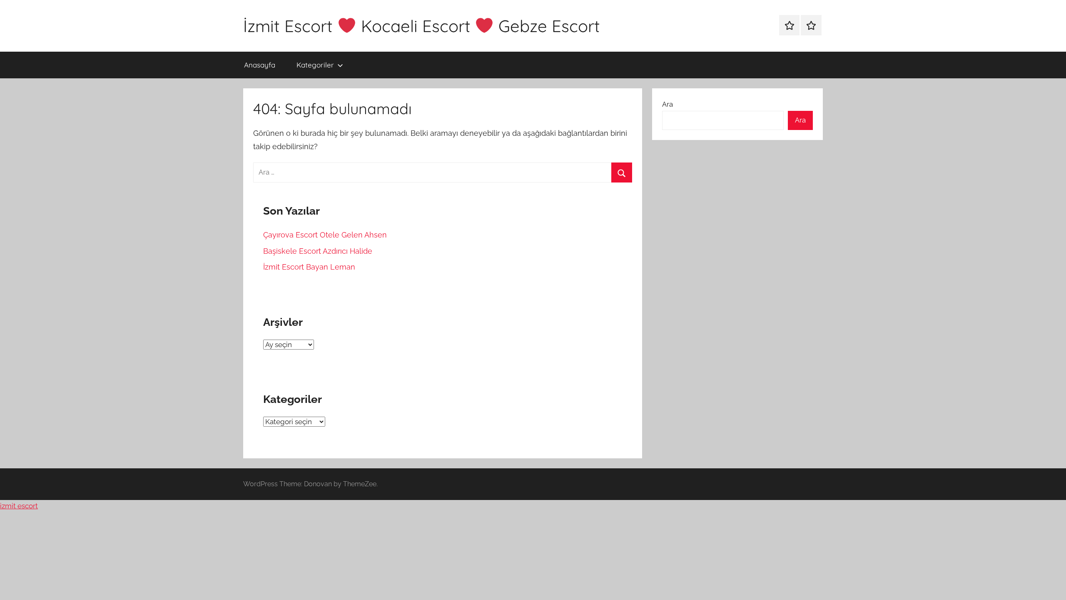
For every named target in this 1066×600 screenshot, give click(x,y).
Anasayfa (259, 64)
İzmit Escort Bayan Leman (309, 266)
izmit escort (19, 506)
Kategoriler (315, 64)
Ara (667, 104)
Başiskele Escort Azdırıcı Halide (317, 251)
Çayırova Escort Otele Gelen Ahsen (325, 234)
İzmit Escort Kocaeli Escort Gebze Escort (421, 25)
